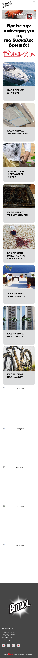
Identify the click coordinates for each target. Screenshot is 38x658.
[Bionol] (7, 7)
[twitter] (18, 645)
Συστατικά (16, 654)
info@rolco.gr (6, 640)
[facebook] (3, 645)
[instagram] (8, 645)
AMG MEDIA (29, 654)
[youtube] (13, 645)
